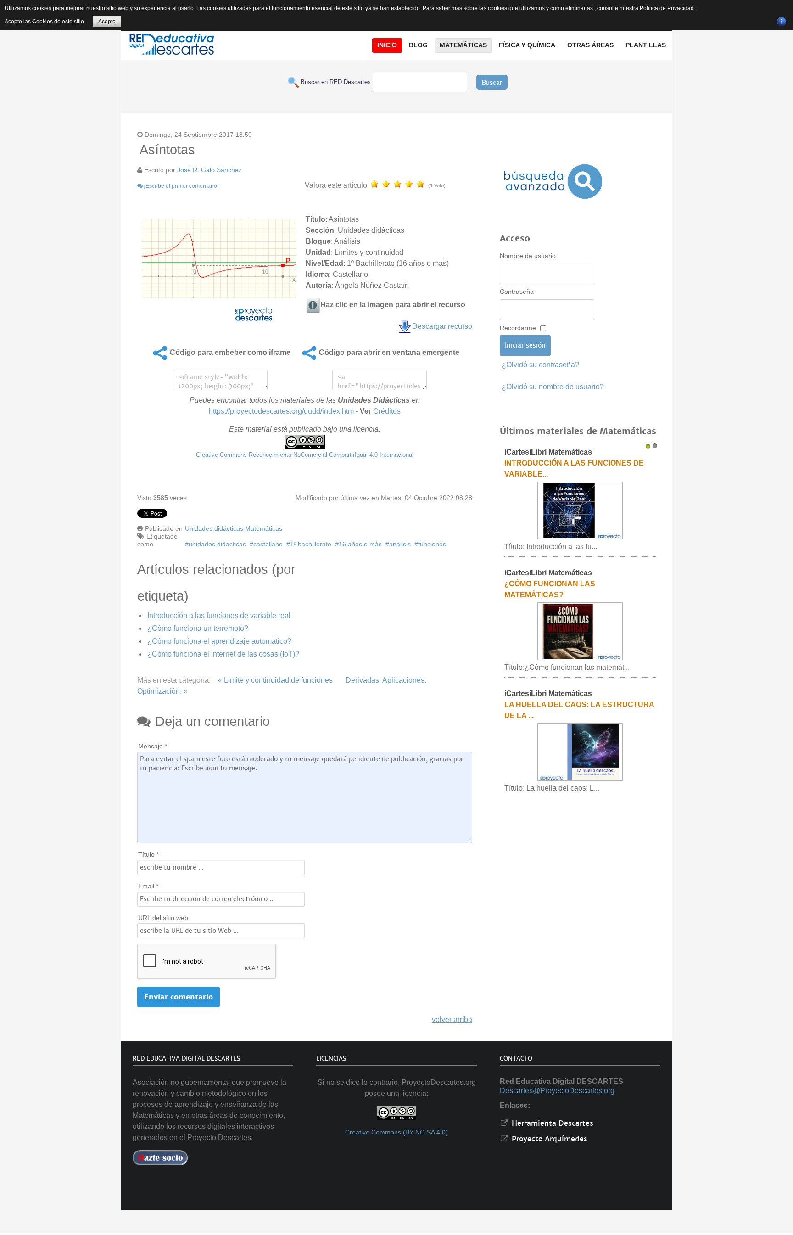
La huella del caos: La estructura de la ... (579, 710)
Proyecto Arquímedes (548, 1139)
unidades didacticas (217, 544)
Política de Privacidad (667, 8)
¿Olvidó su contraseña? (540, 365)
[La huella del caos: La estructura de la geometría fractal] (580, 752)
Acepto (107, 21)
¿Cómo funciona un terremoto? (197, 628)
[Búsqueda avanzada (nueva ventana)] (553, 181)
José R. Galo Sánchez (209, 170)
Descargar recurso (442, 326)
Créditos (387, 411)
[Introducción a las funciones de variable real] (580, 510)
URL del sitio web (163, 917)
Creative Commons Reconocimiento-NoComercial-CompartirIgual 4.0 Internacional (304, 454)
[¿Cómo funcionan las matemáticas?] (580, 631)
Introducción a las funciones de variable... (574, 468)
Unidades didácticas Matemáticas (233, 528)
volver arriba (452, 1019)
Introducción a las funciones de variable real (218, 615)
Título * (148, 854)
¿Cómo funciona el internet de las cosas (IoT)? (223, 654)
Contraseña (517, 291)
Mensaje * (152, 746)
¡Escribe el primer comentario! (181, 186)
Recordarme (518, 327)
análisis (400, 544)
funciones (432, 544)
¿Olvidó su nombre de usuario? (553, 387)
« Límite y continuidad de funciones (275, 680)
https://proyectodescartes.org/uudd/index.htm (281, 411)
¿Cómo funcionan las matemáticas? (549, 589)
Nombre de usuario (528, 255)
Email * (148, 886)
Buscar (492, 82)
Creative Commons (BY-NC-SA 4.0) (396, 1132)
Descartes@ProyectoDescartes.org (557, 1091)
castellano (268, 544)
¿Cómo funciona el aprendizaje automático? (219, 641)
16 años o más (360, 544)
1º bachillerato (310, 544)
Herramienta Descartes (551, 1123)
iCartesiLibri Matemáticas (548, 452)
